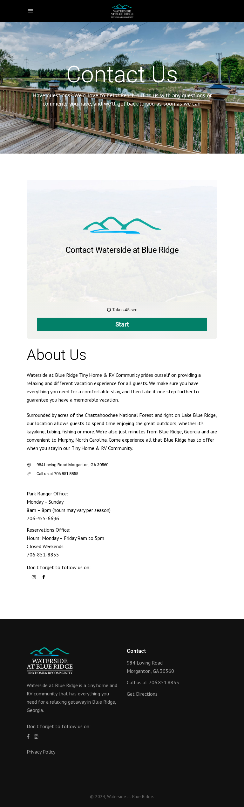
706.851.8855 (164, 682)
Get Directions (142, 694)
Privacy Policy (41, 751)
